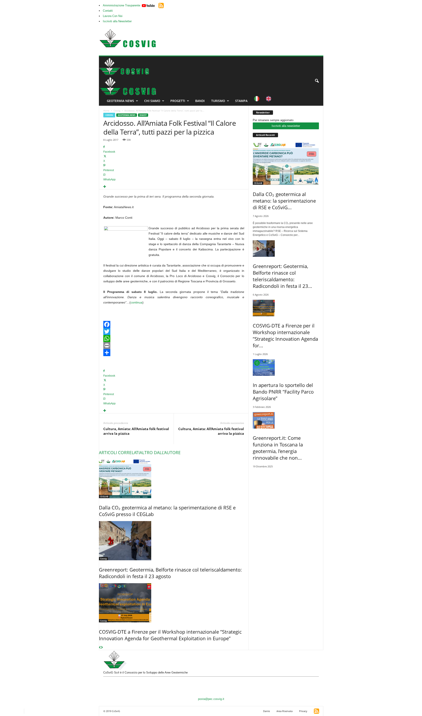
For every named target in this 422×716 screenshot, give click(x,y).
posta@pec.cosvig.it (211, 699)
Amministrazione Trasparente (121, 5)
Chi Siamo (152, 101)
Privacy (303, 711)
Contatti (108, 10)
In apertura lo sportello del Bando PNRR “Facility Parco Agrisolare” (283, 391)
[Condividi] (173, 352)
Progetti (177, 101)
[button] (317, 81)
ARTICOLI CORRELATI (119, 452)
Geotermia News (120, 101)
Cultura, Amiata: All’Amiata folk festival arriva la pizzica (136, 431)
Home (106, 110)
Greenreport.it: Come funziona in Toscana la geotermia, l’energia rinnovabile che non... (278, 448)
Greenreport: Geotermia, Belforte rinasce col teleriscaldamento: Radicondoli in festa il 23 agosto (170, 572)
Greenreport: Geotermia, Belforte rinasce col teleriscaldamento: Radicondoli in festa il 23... (282, 276)
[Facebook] (173, 324)
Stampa (241, 101)
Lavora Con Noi (112, 16)
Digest (143, 115)
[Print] (173, 345)
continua (136, 302)
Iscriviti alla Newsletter (117, 21)
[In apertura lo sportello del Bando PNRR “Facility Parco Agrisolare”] (286, 367)
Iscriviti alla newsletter (286, 126)
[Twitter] (173, 331)
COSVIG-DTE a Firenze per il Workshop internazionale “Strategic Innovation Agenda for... (285, 335)
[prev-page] (100, 647)
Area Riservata (284, 711)
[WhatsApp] (173, 338)
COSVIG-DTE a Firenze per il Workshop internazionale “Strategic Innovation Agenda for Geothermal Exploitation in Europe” (170, 635)
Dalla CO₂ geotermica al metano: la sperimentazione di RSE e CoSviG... (284, 201)
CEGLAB (104, 496)
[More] (173, 187)
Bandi (200, 101)
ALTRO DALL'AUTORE (160, 452)
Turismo (218, 101)
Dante (266, 711)
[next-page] (102, 647)
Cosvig (117, 110)
